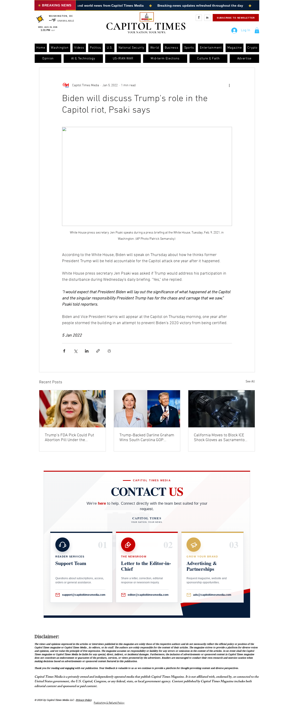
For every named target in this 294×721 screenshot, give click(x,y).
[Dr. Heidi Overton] (72, 408)
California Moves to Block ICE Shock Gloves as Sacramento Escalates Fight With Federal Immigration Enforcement (219, 438)
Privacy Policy (84, 700)
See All (250, 382)
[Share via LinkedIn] (87, 351)
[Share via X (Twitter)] (75, 351)
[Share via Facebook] (64, 351)
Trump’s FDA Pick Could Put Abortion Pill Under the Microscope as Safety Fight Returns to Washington (69, 438)
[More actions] (229, 85)
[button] (256, 30)
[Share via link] (98, 351)
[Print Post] (109, 351)
